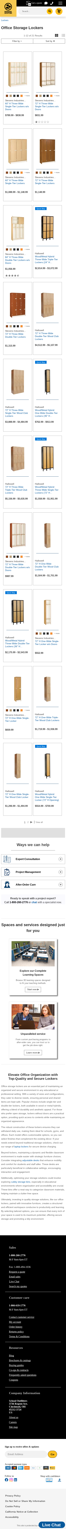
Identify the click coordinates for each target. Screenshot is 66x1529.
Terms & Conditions (19, 1336)
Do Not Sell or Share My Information (25, 1501)
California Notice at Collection (21, 1511)
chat (34, 902)
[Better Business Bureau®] (59, 1480)
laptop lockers (21, 1146)
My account (15, 1322)
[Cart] (58, 11)
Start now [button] (32, 989)
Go (52, 1454)
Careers (13, 1422)
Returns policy (16, 1331)
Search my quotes (18, 1286)
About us (13, 1417)
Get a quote (37, 3)
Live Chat (14, 1281)
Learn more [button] (32, 1052)
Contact (21, 1317)
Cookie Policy (12, 1506)
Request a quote (17, 1271)
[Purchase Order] (40, 1468)
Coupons (13, 1379)
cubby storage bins (20, 1182)
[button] (49, 1480)
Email (14, 1276)
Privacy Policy (13, 1495)
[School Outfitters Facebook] (6, 1480)
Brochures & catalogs (20, 1360)
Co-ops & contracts (19, 1370)
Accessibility (12, 1517)
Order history (15, 1326)
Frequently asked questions (22, 1375)
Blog (11, 1355)
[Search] (49, 11)
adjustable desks (30, 1160)
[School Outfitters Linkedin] (15, 1480)
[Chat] (46, 3)
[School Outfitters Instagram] (11, 1481)
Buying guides (16, 1365)
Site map (13, 1427)
